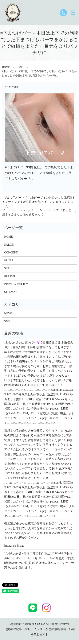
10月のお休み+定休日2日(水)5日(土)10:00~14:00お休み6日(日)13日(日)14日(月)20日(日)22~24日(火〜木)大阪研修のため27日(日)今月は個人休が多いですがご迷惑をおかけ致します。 (39, 560)
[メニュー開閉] (73, 13)
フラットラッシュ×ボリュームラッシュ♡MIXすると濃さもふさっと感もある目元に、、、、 (36, 212)
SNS (21, 67)
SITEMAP (10, 292)
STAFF (8, 268)
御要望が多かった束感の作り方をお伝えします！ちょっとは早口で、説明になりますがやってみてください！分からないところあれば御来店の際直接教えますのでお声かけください (38, 530)
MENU (8, 260)
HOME (6, 67)
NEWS (8, 313)
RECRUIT (10, 276)
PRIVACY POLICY (16, 284)
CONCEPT (11, 252)
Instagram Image (14, 545)
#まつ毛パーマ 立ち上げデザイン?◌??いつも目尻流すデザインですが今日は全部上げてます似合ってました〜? (40, 201)
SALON (9, 244)
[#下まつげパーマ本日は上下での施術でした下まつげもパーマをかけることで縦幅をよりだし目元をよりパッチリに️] (39, 127)
